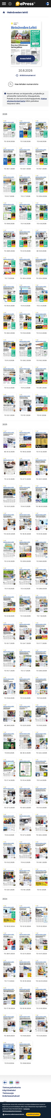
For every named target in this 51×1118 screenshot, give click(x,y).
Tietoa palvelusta (11, 1087)
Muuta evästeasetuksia (14, 1114)
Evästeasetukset (11, 1096)
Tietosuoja (8, 1093)
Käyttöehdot (9, 1090)
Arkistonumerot (25, 75)
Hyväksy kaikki (33, 1114)
